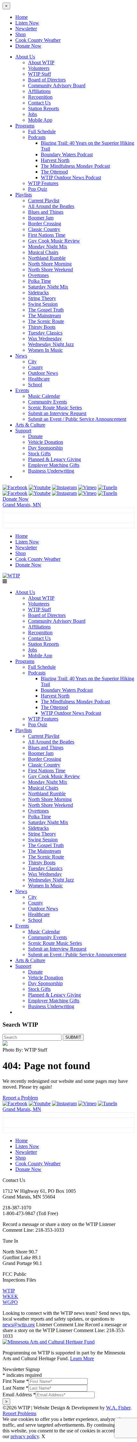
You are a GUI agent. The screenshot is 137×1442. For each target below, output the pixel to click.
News (21, 356)
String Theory (42, 298)
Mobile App (40, 120)
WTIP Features (43, 183)
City (32, 361)
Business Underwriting (51, 471)
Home (21, 17)
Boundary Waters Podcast (67, 154)
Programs (24, 125)
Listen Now (27, 23)
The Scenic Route (46, 321)
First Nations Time (46, 235)
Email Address (19, 1394)
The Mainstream (44, 315)
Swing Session (43, 304)
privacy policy (25, 1436)
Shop (20, 34)
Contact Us (39, 102)
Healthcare (39, 379)
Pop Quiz (37, 189)
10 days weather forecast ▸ (38, 525)
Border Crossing (44, 223)
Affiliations (39, 91)
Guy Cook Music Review (54, 240)
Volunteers (38, 68)
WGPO (10, 1302)
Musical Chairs (43, 252)
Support (23, 430)
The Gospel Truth (46, 309)
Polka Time (39, 281)
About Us (25, 56)
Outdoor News (43, 373)
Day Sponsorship (45, 448)
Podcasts (37, 137)
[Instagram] (64, 487)
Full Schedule (42, 131)
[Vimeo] (87, 487)
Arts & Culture (30, 425)
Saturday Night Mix (48, 286)
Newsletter (26, 28)
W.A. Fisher (118, 1407)
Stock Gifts (39, 453)
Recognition (40, 97)
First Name (16, 1381)
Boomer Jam (41, 217)
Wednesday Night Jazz (51, 344)
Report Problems (19, 1413)
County (35, 367)
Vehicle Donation (45, 442)
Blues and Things (45, 212)
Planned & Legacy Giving (54, 459)
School (35, 384)
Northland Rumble (47, 258)
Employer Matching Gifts (53, 465)
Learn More (82, 1358)
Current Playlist (43, 200)
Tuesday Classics (45, 332)
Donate (35, 436)
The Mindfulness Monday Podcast (75, 166)
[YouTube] (40, 487)
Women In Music (45, 350)
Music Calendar (44, 396)
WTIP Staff (39, 74)
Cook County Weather (38, 40)
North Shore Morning (50, 263)
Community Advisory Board (56, 85)
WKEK (10, 1296)
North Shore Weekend (50, 269)
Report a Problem (20, 1097)
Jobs (32, 114)
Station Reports (43, 108)
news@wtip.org (19, 1324)
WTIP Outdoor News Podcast (71, 177)
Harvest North (55, 160)
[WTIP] (11, 575)
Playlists (23, 194)
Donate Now (28, 46)
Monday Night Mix (47, 246)
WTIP (9, 1290)
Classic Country (44, 229)
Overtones (38, 275)
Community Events (47, 402)
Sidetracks (38, 292)
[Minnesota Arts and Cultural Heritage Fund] (49, 1342)
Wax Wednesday (45, 338)
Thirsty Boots (41, 327)
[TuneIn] (107, 487)
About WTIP (41, 62)
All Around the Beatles (51, 206)
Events (22, 390)
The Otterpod (54, 171)
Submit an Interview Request (57, 413)
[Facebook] (15, 487)
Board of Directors (47, 79)
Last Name (15, 1388)
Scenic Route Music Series (55, 407)
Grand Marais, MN (22, 504)
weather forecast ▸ (32, 1130)
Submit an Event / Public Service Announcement (77, 419)
